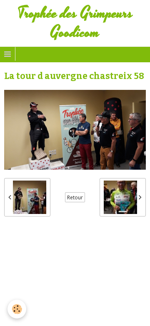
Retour (75, 197)
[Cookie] (17, 309)
